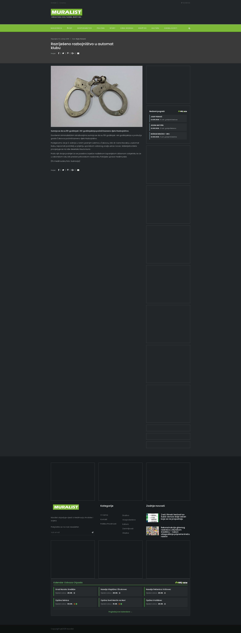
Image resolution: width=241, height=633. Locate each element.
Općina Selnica (62, 600)
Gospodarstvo (84, 28)
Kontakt (53, 3)
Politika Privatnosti (108, 524)
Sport (112, 28)
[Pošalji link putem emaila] (78, 53)
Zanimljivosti (170, 28)
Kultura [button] (155, 28)
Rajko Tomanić (81, 39)
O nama (63, 3)
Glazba (125, 533)
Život (69, 28)
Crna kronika (126, 28)
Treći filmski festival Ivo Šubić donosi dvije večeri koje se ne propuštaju (173, 516)
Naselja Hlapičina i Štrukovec (114, 589)
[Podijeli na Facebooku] (58, 53)
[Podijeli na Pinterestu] (68, 53)
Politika (101, 28)
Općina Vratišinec (154, 600)
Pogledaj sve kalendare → (120, 611)
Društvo (142, 28)
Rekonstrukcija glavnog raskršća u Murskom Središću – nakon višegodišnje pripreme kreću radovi (175, 532)
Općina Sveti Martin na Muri (113, 600)
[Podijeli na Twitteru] (63, 53)
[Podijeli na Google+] (73, 53)
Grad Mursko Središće (65, 589)
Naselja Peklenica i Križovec (158, 589)
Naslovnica (56, 28)
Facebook (186, 3)
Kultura (125, 524)
